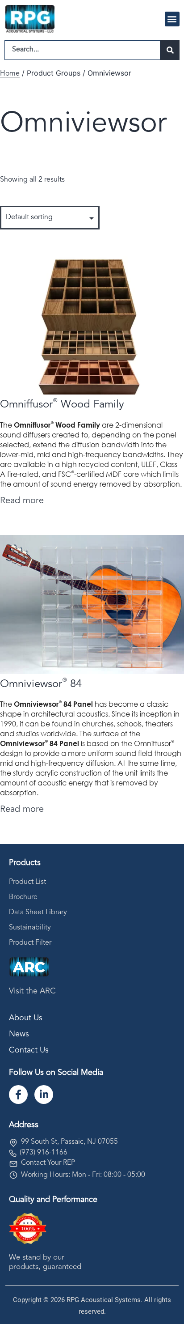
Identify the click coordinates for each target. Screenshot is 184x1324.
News (19, 1034)
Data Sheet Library (38, 912)
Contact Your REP (48, 1163)
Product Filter (30, 942)
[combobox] (82, 50)
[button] (172, 19)
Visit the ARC (32, 991)
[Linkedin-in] (43, 1094)
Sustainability (30, 927)
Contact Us (29, 1050)
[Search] (170, 50)
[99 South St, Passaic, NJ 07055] (13, 1142)
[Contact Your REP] (13, 1163)
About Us (25, 1018)
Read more (22, 500)
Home (10, 73)
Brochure (23, 897)
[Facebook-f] (18, 1094)
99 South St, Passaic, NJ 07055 (69, 1142)
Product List (27, 882)
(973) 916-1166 (43, 1152)
